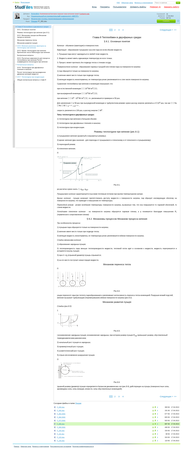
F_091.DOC (61, 427)
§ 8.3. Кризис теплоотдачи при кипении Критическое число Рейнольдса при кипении (33, 51)
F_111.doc (60, 434)
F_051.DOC (61, 414)
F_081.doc (61, 424)
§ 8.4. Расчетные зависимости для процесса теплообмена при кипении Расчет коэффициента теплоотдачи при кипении (33, 60)
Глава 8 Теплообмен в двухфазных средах (33, 27)
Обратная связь (127, 3)
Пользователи (119, 7)
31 (153, 417)
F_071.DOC (61, 420)
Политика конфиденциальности (83, 446)
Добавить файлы (138, 7)
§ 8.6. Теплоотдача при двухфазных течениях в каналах (30, 68)
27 (153, 441)
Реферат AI (155, 7)
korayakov (35, 14)
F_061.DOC (61, 417)
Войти (17, 2)
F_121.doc (61, 437)
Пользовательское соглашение (60, 446)
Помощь (16, 446)
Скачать (166, 21)
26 (153, 430)
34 (153, 424)
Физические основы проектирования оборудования (52, 19)
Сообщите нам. (84, 14)
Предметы (105, 7)
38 (153, 414)
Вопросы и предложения (144, 3)
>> (175, 30)
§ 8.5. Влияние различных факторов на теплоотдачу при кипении (31, 47)
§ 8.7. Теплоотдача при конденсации (30, 77)
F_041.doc (61, 410)
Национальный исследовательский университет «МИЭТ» (55, 16)
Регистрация (25, 2)
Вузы (94, 7)
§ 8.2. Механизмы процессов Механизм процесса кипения (31, 36)
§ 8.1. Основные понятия (26, 29)
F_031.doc (61, 407)
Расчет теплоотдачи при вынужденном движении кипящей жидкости (31, 73)
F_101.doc (61, 430)
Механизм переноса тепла (27, 40)
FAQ (118, 3)
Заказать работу (171, 7)
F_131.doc (61, 441)
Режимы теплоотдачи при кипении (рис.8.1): (33, 32)
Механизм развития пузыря (27, 43)
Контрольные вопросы (25, 55)
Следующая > (166, 30)
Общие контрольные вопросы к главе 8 (31, 80)
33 (153, 437)
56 (153, 427)
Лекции (34, 21)
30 (153, 407)
